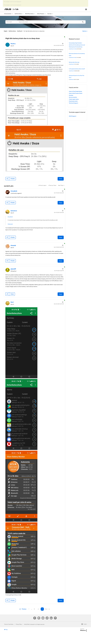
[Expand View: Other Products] (45, 14)
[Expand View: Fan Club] (52, 14)
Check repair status (74, 99)
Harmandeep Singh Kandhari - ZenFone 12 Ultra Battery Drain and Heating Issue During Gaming (77, 45)
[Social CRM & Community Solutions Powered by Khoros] (83, 630)
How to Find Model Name (75, 91)
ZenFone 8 (19, 31)
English (5, 31)
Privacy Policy (19, 624)
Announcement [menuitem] (7, 13)
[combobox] (51, 22)
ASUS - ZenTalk (11, 9)
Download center (73, 101)
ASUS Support (72, 116)
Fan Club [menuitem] (49, 13)
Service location (73, 97)
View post (10, 224)
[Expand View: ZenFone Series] (23, 14)
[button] (7, 178)
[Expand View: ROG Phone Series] (34, 14)
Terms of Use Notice (8, 624)
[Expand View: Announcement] (12, 14)
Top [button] (7, 629)
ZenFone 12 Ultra (73, 48)
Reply (60, 178)
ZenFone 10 (72, 64)
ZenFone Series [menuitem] (18, 13)
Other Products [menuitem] (40, 13)
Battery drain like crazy (74, 62)
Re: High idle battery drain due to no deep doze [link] (34, 31)
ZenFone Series (12, 31)
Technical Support (73, 103)
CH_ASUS (10, 216)
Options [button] (84, 31)
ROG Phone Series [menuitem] (29, 13)
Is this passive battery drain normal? (77, 69)
